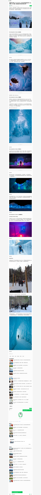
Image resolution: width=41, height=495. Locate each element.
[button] (10, 494)
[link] (12, 494)
